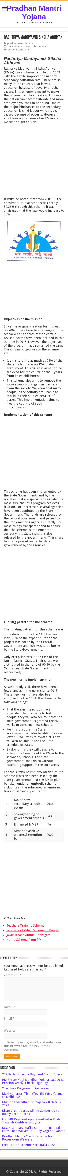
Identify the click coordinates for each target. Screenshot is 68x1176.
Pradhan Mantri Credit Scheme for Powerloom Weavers (27, 1137)
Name (9, 1007)
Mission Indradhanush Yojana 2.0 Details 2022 (31, 1103)
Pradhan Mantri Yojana (34, 12)
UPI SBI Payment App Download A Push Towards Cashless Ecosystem (31, 1120)
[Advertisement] (34, 161)
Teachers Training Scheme (25, 925)
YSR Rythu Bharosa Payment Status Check (32, 1074)
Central (42, 46)
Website (10, 1030)
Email (9, 1018)
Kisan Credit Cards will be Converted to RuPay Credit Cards (30, 1112)
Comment (12, 975)
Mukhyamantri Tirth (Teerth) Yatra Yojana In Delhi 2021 (32, 1095)
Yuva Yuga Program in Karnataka (25, 1088)
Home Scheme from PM (23, 939)
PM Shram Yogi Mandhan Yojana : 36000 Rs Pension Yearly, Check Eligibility (33, 1081)
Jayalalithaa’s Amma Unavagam (28, 935)
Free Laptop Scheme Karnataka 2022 (28, 1145)
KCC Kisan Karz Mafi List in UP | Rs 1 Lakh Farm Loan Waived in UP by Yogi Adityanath (33, 1129)
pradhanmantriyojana (20, 43)
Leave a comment (18, 49)
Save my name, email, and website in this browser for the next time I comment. (32, 1045)
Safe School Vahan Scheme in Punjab (32, 930)
